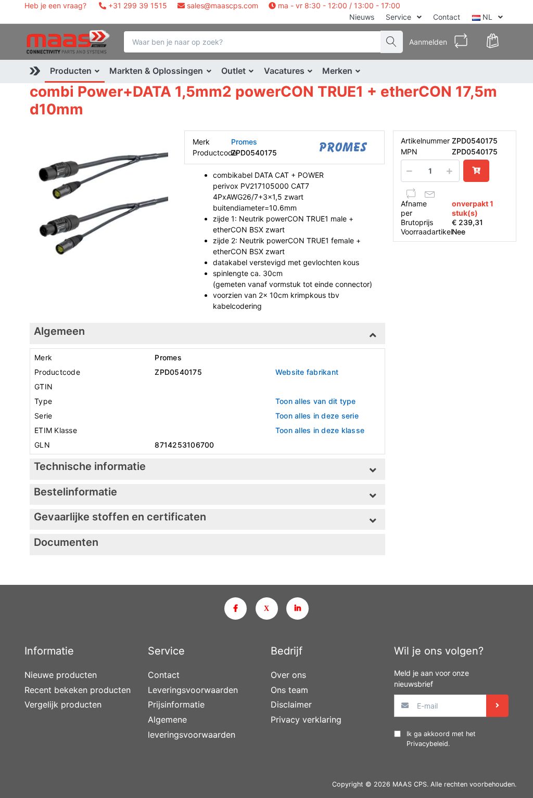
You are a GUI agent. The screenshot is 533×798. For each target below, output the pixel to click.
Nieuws (361, 16)
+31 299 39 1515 (136, 5)
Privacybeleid (427, 744)
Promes (244, 141)
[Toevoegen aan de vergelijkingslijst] (411, 193)
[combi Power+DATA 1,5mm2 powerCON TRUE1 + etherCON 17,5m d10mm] (99, 199)
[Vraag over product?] (430, 193)
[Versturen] (497, 706)
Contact (446, 16)
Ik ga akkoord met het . (441, 739)
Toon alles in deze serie (317, 415)
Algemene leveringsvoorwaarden (191, 727)
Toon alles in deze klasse (319, 430)
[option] (99, 199)
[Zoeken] (391, 42)
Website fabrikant (306, 372)
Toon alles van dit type (315, 401)
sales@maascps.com (222, 5)
